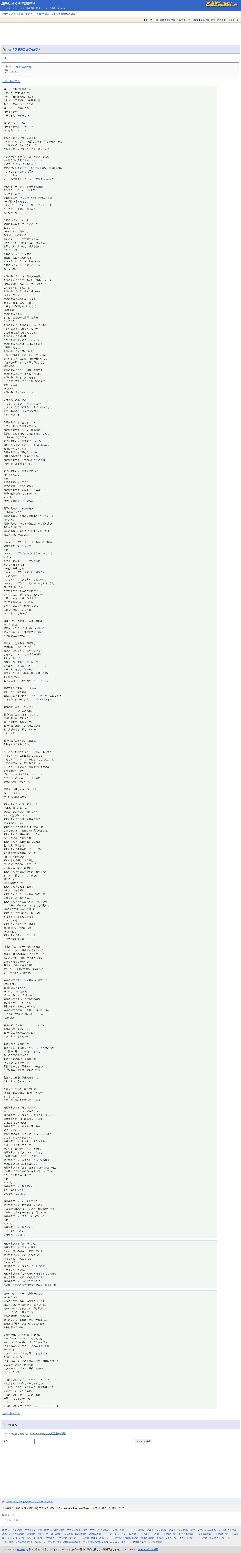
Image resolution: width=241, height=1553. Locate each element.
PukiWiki (21, 1549)
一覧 (156, 20)
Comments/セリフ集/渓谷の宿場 (48, 1433)
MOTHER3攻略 (35, 1538)
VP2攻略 (31, 1534)
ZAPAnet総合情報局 (12, 14)
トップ (149, 20)
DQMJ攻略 (80, 1534)
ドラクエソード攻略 (148, 1534)
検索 (173, 20)
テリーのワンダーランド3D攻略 (119, 1534)
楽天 (123, 1542)
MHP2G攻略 (97, 1538)
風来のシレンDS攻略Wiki (18, 3)
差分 (213, 20)
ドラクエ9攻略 (220, 1534)
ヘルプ (180, 20)
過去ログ (221, 20)
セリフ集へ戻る (11, 81)
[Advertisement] (120, 31)
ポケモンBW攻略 (33, 1529)
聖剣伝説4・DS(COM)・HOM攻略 (55, 1534)
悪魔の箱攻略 (147, 1538)
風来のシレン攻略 (16, 1538)
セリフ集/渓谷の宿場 (23, 49)
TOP (5, 58)
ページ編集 (193, 20)
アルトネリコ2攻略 (157, 1529)
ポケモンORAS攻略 (54, 1529)
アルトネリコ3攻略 (179, 1529)
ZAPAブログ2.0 (24, 1542)
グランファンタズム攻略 (203, 1529)
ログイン (234, 20)
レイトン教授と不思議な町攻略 (122, 1538)
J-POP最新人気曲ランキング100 (145, 1542)
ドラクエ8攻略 (203, 1534)
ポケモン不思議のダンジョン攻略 (107, 1529)
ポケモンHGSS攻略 (12, 1529)
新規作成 (205, 20)
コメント (14, 71)
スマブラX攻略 (16, 1534)
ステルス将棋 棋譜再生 (69, 1542)
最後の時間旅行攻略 (167, 1538)
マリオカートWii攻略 (56, 1538)
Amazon (114, 1542)
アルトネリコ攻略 (135, 1529)
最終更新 (164, 20)
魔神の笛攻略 (186, 1538)
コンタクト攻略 (217, 1538)
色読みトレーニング (44, 1542)
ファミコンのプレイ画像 (95, 1542)
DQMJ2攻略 (95, 1534)
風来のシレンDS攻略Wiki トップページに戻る (29, 1501)
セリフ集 (13, 1520)
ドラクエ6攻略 (168, 1534)
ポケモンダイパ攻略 (77, 1529)
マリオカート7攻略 (79, 1538)
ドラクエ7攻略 (186, 1534)
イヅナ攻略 (201, 1538)
